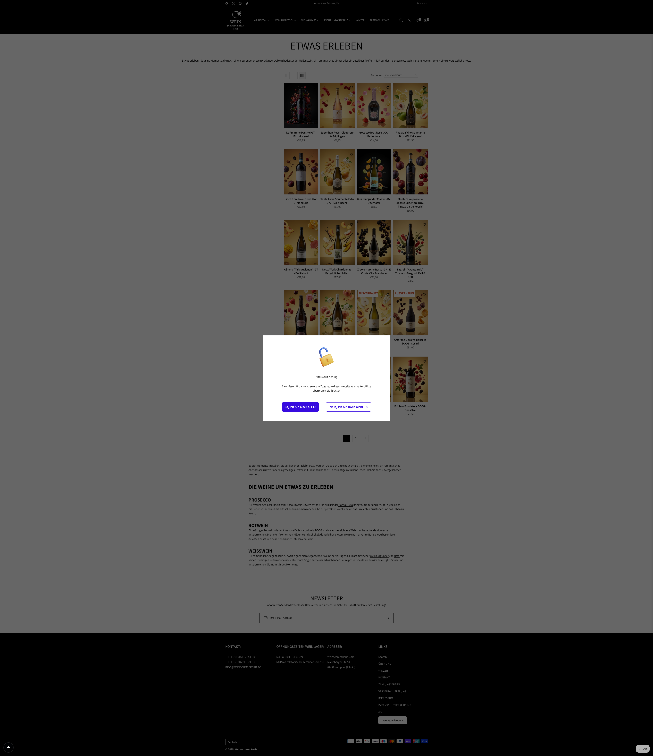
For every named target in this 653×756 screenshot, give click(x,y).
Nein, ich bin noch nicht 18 (348, 407)
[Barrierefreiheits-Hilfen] (8, 747)
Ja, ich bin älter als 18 (300, 407)
